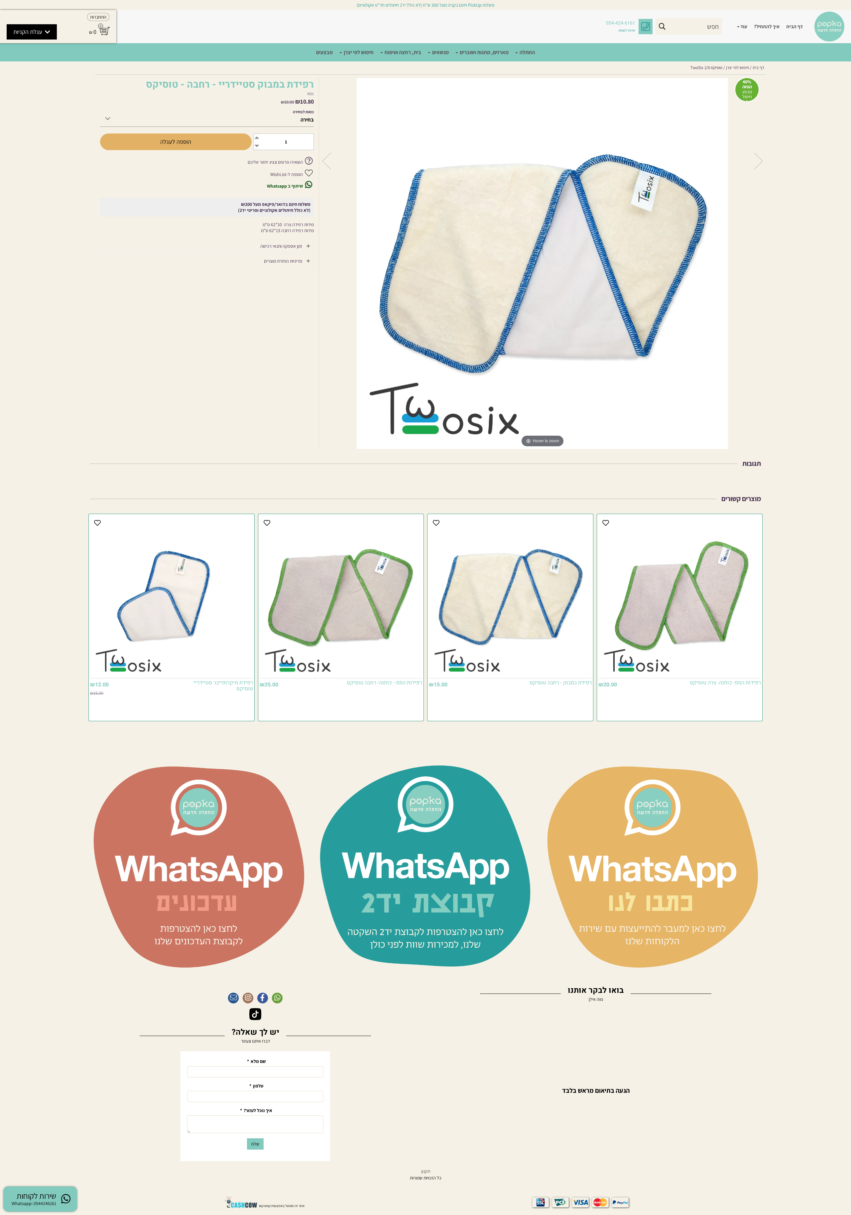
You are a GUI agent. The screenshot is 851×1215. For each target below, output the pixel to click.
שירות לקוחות (626, 30)
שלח (255, 1144)
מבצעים (324, 52)
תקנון (425, 1171)
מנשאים (440, 52)
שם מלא (256, 1061)
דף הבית (794, 26)
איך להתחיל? (767, 26)
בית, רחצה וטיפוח (402, 52)
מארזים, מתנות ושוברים (484, 52)
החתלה (527, 52)
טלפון (256, 1086)
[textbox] (595, 1087)
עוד (743, 26)
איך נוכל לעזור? (256, 1110)
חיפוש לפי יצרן (358, 52)
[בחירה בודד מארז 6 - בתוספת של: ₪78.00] (207, 117)
